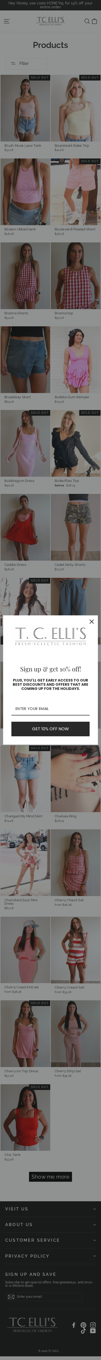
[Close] (91, 621)
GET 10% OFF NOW (50, 729)
